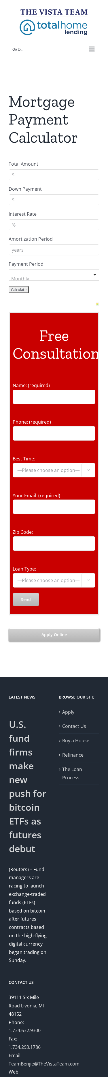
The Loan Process (72, 773)
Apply (68, 712)
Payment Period (26, 264)
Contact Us (74, 726)
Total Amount (23, 164)
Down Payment (25, 189)
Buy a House (75, 740)
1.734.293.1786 (25, 1047)
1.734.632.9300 (25, 1030)
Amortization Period (31, 239)
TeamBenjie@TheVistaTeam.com (44, 1064)
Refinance (73, 755)
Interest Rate (23, 214)
